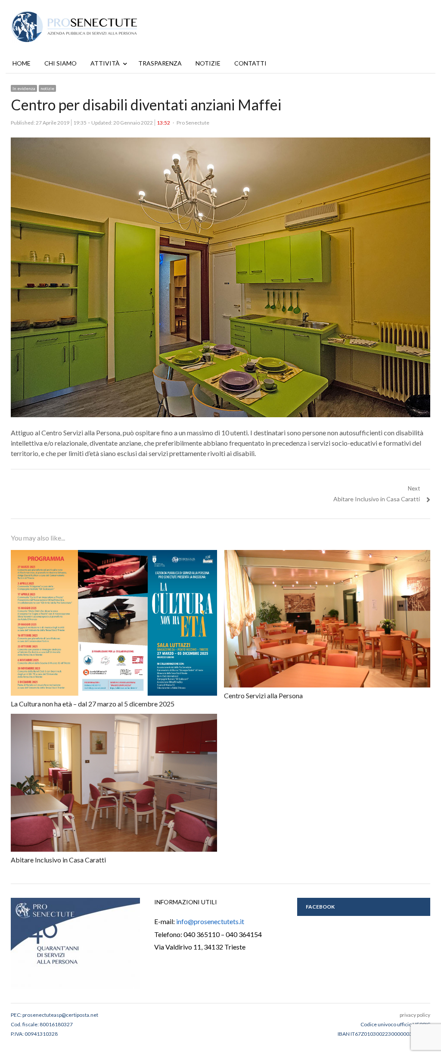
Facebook (320, 906)
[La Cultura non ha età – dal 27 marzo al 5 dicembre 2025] (114, 554)
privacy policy (415, 1015)
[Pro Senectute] (78, 26)
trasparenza (160, 63)
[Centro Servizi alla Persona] (327, 554)
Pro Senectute (193, 122)
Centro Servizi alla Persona (263, 695)
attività (105, 63)
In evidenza (23, 88)
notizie (208, 63)
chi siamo (60, 63)
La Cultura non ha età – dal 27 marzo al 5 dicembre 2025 (92, 704)
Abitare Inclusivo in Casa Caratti (58, 860)
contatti (250, 63)
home (21, 63)
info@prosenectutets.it (210, 921)
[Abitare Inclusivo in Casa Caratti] (114, 718)
